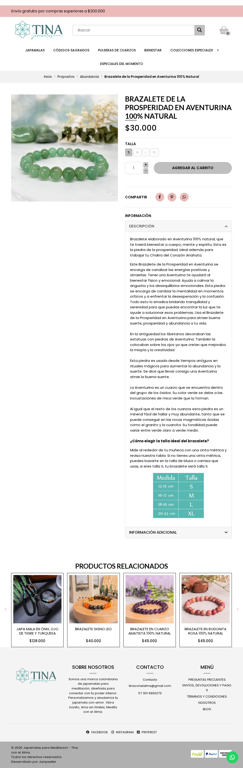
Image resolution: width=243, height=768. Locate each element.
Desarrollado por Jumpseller (33, 761)
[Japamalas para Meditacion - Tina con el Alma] (38, 29)
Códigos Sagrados (71, 50)
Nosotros (207, 702)
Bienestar (153, 50)
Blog (207, 709)
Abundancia (89, 76)
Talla (130, 143)
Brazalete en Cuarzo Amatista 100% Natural (149, 631)
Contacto (150, 679)
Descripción (141, 226)
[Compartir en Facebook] (159, 197)
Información (138, 215)
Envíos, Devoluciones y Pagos (206, 687)
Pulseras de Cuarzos (117, 50)
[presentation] (5, 609)
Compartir (136, 197)
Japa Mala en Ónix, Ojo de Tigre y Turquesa (37, 631)
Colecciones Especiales (191, 50)
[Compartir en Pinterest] (172, 197)
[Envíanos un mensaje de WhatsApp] (232, 757)
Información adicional (153, 532)
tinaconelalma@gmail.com (150, 686)
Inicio (48, 76)
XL (154, 152)
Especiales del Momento (121, 63)
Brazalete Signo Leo (93, 628)
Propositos (66, 76)
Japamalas (35, 50)
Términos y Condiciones (207, 696)
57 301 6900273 (150, 693)
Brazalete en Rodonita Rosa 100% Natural (205, 631)
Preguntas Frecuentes (207, 679)
